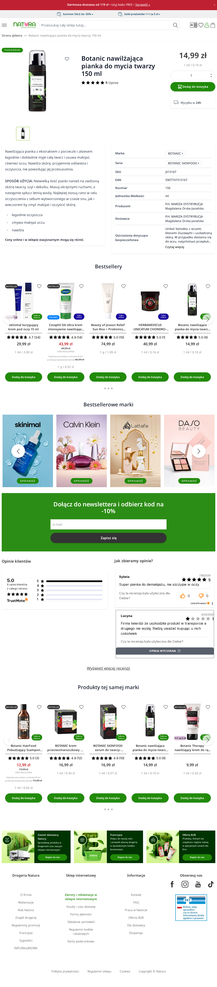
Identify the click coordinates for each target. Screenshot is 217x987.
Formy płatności (81, 914)
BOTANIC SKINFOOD (182, 163)
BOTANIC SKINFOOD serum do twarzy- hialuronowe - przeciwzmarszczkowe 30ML (108, 748)
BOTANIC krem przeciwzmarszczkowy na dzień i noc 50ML (65, 748)
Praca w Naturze (136, 910)
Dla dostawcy (136, 925)
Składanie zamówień (81, 922)
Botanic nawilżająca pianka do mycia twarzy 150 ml (65, 35)
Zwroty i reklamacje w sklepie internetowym (81, 897)
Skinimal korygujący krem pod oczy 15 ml (23, 327)
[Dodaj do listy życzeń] (39, 286)
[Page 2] (108, 388)
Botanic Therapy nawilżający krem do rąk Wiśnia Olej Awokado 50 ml (192, 748)
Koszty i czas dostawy (81, 907)
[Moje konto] (206, 25)
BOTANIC (174, 153)
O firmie (26, 895)
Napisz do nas (52, 857)
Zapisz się (109, 538)
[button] (184, 595)
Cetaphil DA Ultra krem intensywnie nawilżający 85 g (65, 327)
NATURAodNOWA (26, 948)
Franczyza (26, 933)
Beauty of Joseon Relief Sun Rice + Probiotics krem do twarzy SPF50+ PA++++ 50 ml (108, 327)
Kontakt (136, 895)
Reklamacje (26, 902)
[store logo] (25, 25)
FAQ (136, 902)
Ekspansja (136, 933)
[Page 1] (105, 388)
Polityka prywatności (65, 971)
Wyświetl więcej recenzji (108, 668)
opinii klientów (17, 586)
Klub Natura (26, 910)
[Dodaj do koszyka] (23, 377)
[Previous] (9, 319)
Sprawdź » (142, 5)
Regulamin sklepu (99, 971)
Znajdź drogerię (25, 918)
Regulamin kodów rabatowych (81, 931)
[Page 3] (112, 388)
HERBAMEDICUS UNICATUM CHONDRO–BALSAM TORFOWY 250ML (150, 327)
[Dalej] (208, 319)
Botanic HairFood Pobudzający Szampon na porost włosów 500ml (24, 748)
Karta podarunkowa (81, 941)
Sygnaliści (25, 940)
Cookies (125, 971)
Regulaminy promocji (26, 925)
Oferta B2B (136, 918)
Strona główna (12, 35)
